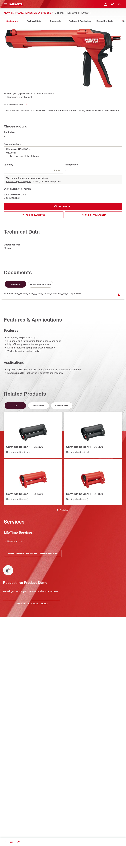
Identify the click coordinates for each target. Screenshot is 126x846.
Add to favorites (35, 215)
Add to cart (65, 206)
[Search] (119, 4)
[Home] (16, 4)
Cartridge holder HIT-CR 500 (24, 494)
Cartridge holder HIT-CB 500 (24, 446)
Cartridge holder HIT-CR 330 (84, 494)
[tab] (12, 21)
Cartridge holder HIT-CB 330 (84, 446)
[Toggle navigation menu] (5, 4)
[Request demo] (11, 842)
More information (13, 104)
